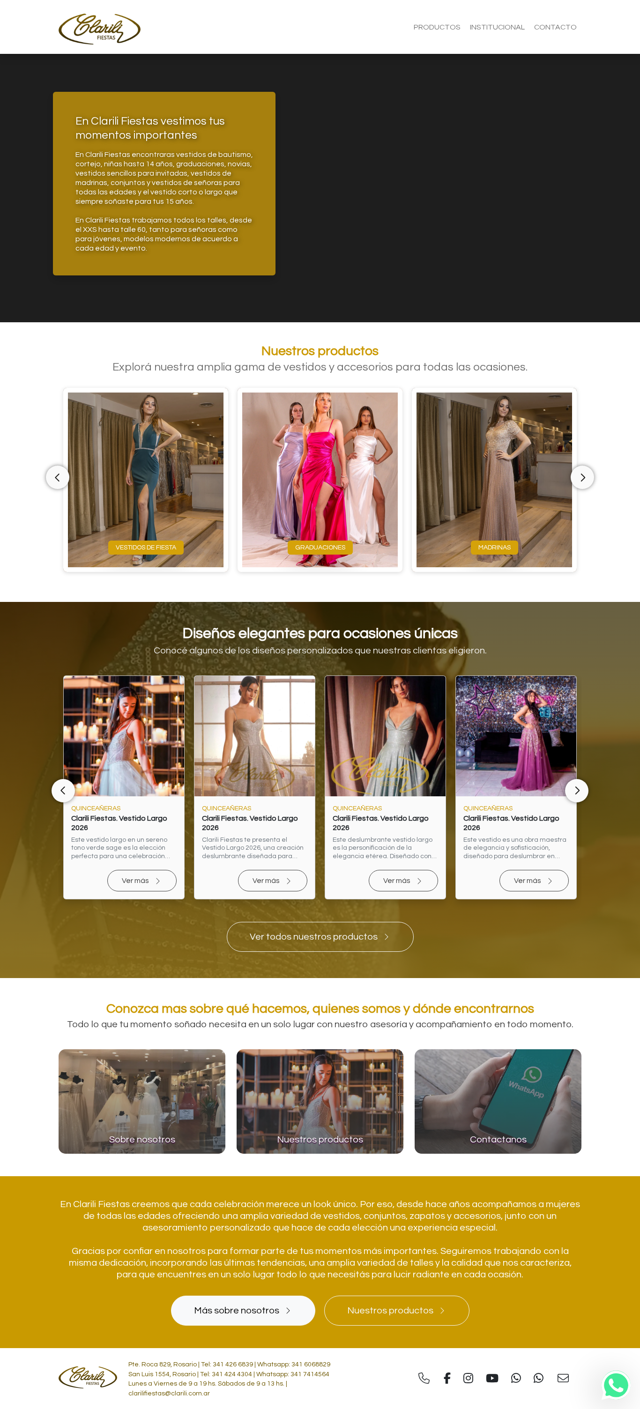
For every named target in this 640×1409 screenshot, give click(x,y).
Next (582, 477)
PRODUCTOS (437, 27)
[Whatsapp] (616, 1385)
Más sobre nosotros (236, 1310)
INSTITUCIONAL (497, 27)
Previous (57, 477)
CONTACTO (555, 27)
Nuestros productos (390, 1310)
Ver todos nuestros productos (314, 937)
